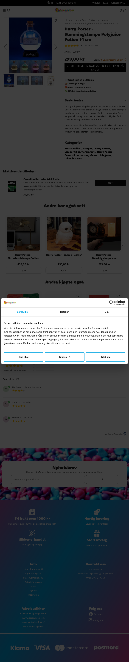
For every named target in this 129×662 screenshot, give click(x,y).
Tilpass (63, 356)
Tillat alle (105, 356)
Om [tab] (107, 311)
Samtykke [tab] (22, 311)
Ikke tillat (23, 356)
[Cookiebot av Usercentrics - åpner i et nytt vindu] (111, 302)
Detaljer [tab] (64, 311)
